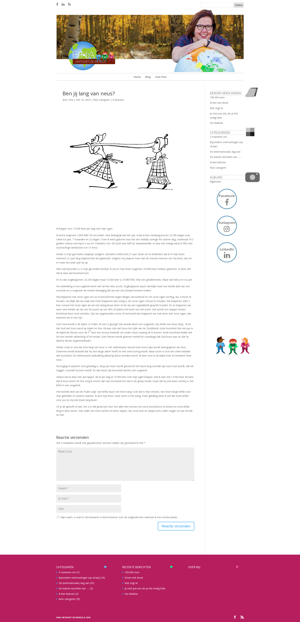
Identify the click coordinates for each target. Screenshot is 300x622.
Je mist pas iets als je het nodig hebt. (145, 588)
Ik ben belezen (218, 162)
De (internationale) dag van (225, 151)
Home (137, 76)
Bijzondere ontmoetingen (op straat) (79, 577)
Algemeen (215, 181)
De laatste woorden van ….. (225, 157)
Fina (71, 99)
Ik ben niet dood (219, 102)
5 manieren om (218, 136)
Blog (148, 76)
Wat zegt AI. (216, 108)
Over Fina (160, 76)
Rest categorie (101, 99)
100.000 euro (217, 97)
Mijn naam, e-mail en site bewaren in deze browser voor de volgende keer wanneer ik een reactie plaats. (119, 517)
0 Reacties (118, 99)
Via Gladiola (216, 123)
